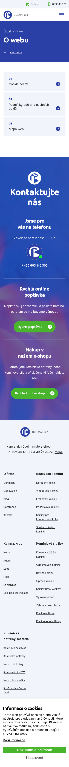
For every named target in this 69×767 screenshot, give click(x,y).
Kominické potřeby (14, 655)
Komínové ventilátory (48, 621)
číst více (16, 52)
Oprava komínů (45, 580)
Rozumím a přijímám (34, 750)
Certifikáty (9, 482)
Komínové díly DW (14, 672)
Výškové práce (45, 596)
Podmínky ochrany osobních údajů (29, 106)
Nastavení (34, 758)
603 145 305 (59, 4)
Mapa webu (17, 129)
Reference (10, 506)
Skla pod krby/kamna (16, 592)
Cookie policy (18, 84)
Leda (6, 568)
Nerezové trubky (14, 664)
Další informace (14, 740)
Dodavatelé (10, 490)
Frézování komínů (46, 498)
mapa (59, 452)
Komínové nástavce (15, 647)
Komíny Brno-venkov (48, 588)
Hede (7, 552)
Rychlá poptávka (30, 327)
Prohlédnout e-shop (30, 393)
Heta (6, 576)
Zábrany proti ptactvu (48, 605)
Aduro (7, 560)
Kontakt (8, 514)
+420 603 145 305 (35, 265)
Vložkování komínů (47, 490)
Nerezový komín (46, 482)
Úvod (7, 31)
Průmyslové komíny (47, 506)
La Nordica (10, 584)
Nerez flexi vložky (14, 680)
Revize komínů (44, 572)
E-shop (35, 4)
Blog (6, 498)
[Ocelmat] (16, 15)
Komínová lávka (45, 613)
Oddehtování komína (48, 564)
